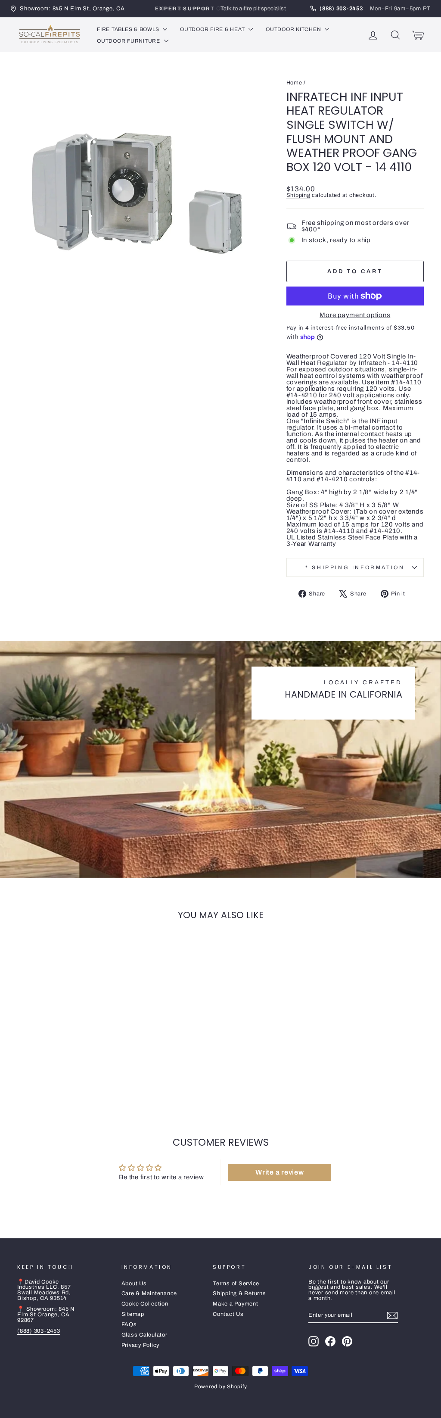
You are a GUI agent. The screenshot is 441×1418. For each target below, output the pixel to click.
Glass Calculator (144, 1335)
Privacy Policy (140, 1345)
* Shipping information (354, 567)
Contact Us (228, 1314)
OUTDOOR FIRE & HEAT (213, 29)
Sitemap (132, 1314)
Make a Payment (235, 1304)
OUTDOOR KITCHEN (294, 29)
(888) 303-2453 (38, 1331)
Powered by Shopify (220, 1387)
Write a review (279, 1172)
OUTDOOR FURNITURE (129, 41)
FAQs (129, 1324)
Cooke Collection (144, 1304)
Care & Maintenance (149, 1293)
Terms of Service (236, 1284)
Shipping (298, 195)
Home (294, 83)
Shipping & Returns (239, 1293)
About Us (134, 1284)
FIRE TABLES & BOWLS (129, 29)
